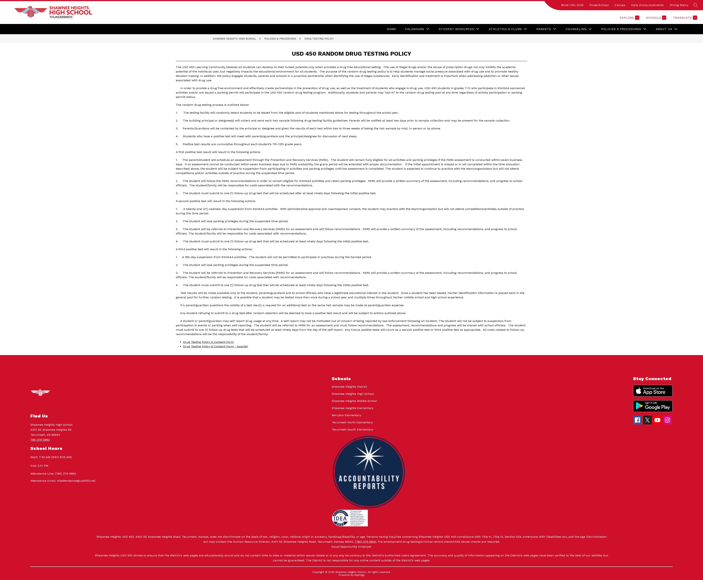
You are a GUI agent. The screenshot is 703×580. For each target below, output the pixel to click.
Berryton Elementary (346, 415)
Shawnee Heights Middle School (354, 401)
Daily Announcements (647, 5)
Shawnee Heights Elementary (352, 408)
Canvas (620, 5)
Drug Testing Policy (319, 38)
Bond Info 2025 (572, 5)
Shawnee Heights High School (234, 38)
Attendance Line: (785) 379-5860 (53, 473)
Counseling (576, 29)
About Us (664, 29)
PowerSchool (599, 5)
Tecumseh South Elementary (352, 429)
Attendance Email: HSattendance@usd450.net (62, 480)
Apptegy (359, 574)
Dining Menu (679, 5)
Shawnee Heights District (349, 386)
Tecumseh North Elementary (352, 422)
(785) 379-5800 (365, 541)
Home (391, 29)
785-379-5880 (40, 439)
